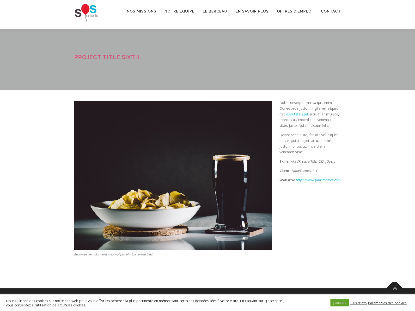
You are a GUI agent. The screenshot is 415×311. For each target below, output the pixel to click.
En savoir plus (252, 11)
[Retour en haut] (394, 288)
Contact (331, 11)
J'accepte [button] (339, 302)
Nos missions (141, 11)
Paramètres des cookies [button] (387, 303)
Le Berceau (215, 11)
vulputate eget (297, 114)
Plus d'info (358, 303)
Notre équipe (180, 11)
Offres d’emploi (295, 11)
